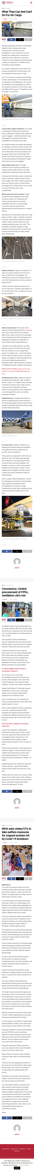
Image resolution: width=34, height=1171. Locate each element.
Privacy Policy (5, 1149)
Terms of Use (14, 1149)
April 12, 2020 (13, 599)
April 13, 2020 (13, 19)
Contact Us (17, 1151)
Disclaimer (22, 1149)
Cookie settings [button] (24, 1165)
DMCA (28, 1149)
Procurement (9, 585)
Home (3, 8)
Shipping (8, 8)
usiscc (5, 19)
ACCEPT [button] (17, 1168)
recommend (28, 330)
